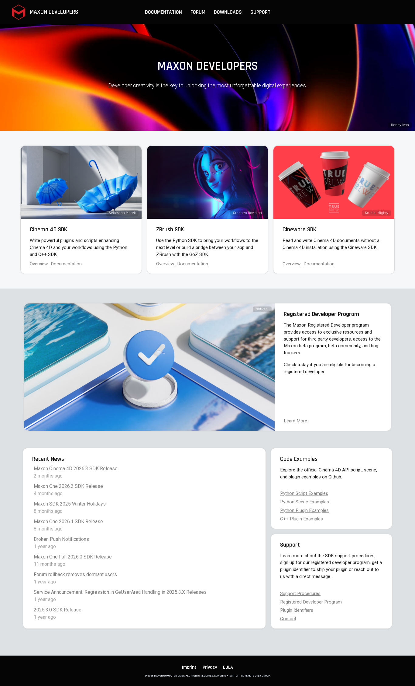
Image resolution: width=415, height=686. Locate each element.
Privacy (210, 667)
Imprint (189, 667)
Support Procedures (300, 593)
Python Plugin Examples (304, 510)
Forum (197, 12)
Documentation (319, 264)
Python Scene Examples (304, 502)
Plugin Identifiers (296, 610)
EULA (228, 667)
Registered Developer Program (311, 602)
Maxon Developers (53, 12)
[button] (163, 12)
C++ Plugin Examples (301, 519)
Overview (39, 264)
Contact (288, 618)
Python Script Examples (304, 493)
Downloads (228, 12)
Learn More (295, 421)
